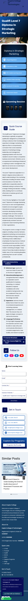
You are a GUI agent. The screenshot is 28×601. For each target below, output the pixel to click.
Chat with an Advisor (13, 594)
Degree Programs (9, 559)
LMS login (6, 563)
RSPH (5, 557)
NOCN (6, 555)
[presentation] (14, 469)
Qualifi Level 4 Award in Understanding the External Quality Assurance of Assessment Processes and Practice (13, 484)
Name (3, 371)
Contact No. (6, 385)
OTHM (6, 548)
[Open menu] (23, 6)
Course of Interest (8, 393)
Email (4, 378)
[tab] (12, 494)
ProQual (6, 551)
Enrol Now (14, 401)
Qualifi (6, 553)
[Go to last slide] (4, 478)
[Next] (24, 478)
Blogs (5, 561)
